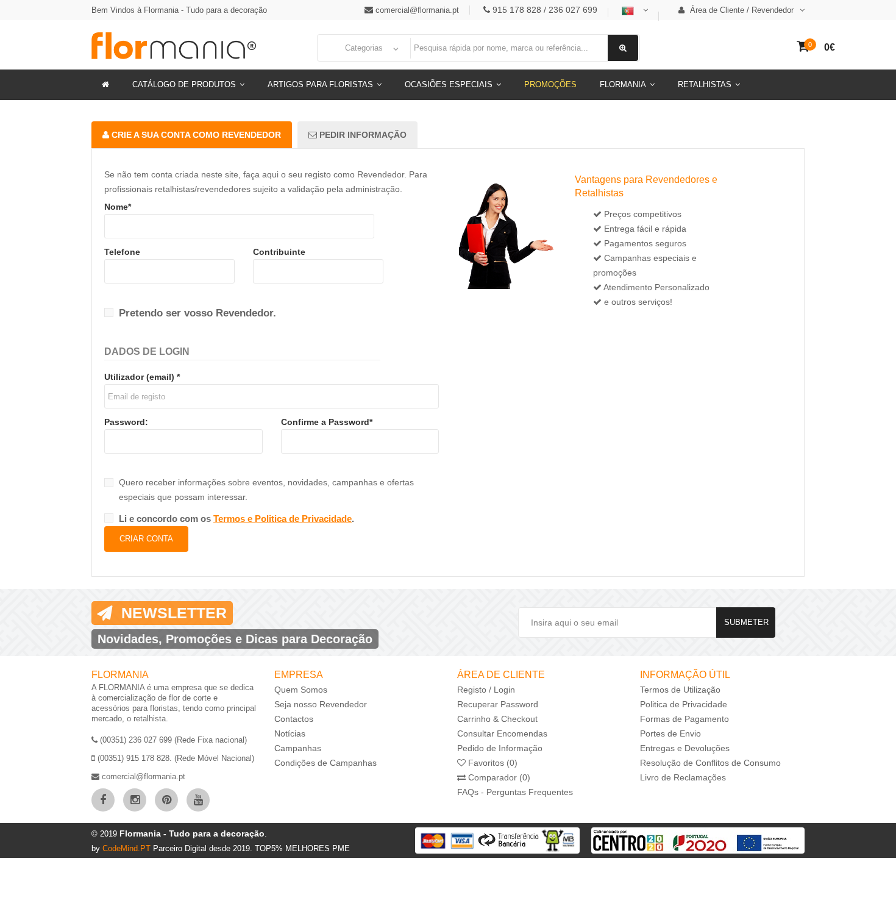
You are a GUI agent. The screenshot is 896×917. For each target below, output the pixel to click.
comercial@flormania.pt (417, 10)
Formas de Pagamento (684, 719)
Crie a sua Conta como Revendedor (195, 135)
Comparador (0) (498, 777)
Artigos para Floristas (320, 84)
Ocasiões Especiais (448, 84)
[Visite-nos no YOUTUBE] (198, 800)
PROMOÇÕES (550, 84)
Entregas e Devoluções (685, 748)
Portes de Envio (670, 733)
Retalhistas (704, 84)
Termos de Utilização (680, 689)
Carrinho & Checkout (497, 719)
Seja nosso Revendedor (320, 704)
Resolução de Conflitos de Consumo (710, 763)
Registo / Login (486, 689)
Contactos (293, 719)
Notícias (289, 733)
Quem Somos (300, 689)
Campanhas (297, 748)
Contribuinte (279, 252)
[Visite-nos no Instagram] (134, 800)
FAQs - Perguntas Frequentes (515, 792)
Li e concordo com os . (236, 518)
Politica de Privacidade (683, 704)
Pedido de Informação (499, 748)
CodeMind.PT (127, 848)
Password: (126, 422)
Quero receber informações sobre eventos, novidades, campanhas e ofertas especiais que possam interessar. (266, 489)
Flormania (623, 84)
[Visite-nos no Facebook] (103, 800)
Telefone (122, 252)
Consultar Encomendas (502, 733)
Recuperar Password (497, 704)
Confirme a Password (326, 422)
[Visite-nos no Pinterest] (166, 800)
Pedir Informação (362, 135)
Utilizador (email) (142, 377)
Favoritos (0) (491, 763)
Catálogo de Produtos (184, 84)
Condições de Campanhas (325, 763)
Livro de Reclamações (683, 777)
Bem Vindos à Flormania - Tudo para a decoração (179, 10)
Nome (117, 207)
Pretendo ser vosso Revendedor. (197, 313)
